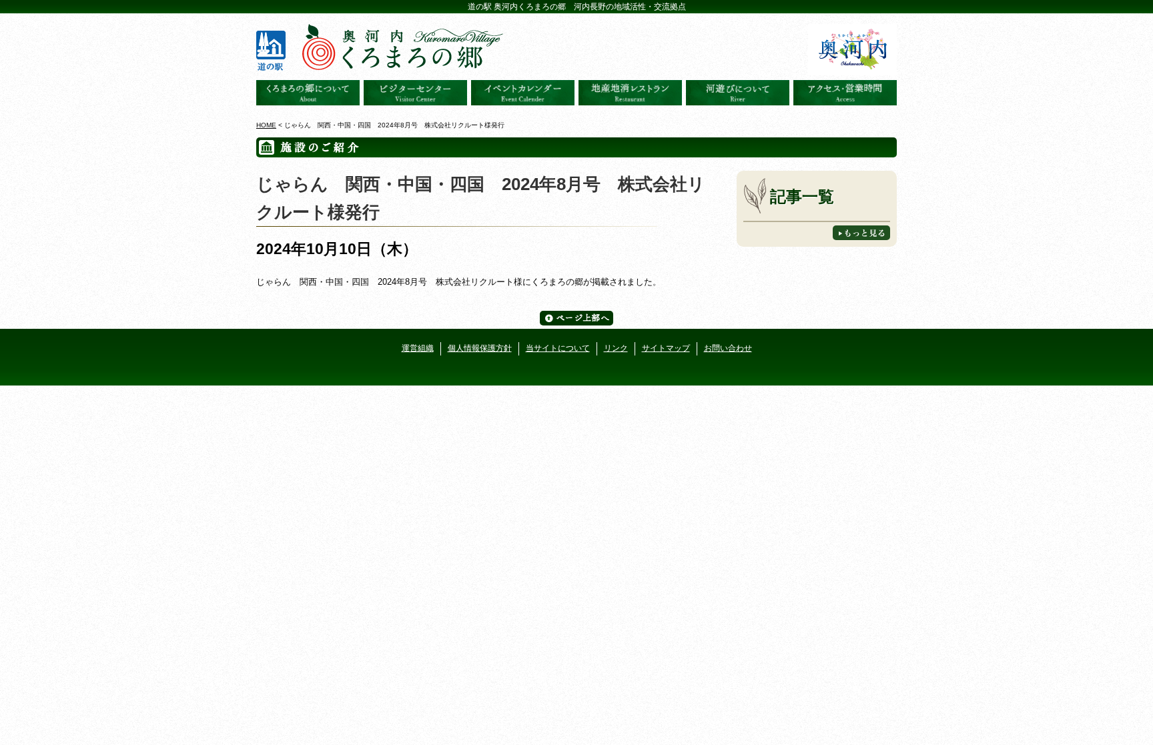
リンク (616, 348)
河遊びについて (737, 92)
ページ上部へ (576, 318)
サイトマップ (666, 348)
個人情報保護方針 (480, 348)
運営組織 (418, 348)
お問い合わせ (728, 348)
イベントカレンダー (522, 92)
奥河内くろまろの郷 (308, 92)
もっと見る (861, 232)
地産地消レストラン (630, 92)
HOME (266, 125)
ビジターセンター (415, 92)
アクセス (845, 92)
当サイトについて (558, 348)
